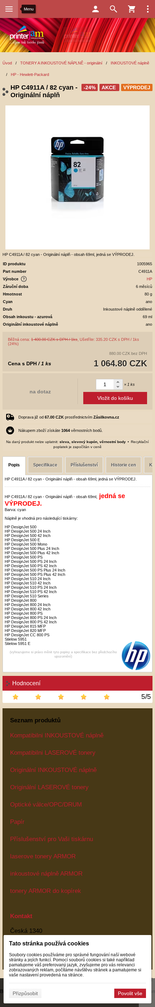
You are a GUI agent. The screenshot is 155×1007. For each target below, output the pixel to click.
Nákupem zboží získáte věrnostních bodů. (60, 430)
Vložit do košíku (115, 398)
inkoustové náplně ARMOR (46, 873)
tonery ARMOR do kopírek (45, 891)
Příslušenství (84, 465)
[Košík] (132, 9)
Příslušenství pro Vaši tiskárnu (51, 839)
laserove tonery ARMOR (43, 856)
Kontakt (21, 916)
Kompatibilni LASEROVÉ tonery (53, 752)
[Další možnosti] (148, 9)
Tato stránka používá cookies (49, 943)
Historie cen (123, 465)
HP (149, 279)
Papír (17, 821)
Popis (14, 465)
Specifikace (45, 465)
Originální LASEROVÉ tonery (49, 787)
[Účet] (96, 9)
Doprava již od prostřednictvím (68, 417)
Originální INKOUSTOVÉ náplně (53, 770)
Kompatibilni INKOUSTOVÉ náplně (56, 735)
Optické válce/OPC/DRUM (46, 804)
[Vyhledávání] (114, 9)
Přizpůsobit (25, 993)
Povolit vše (130, 993)
